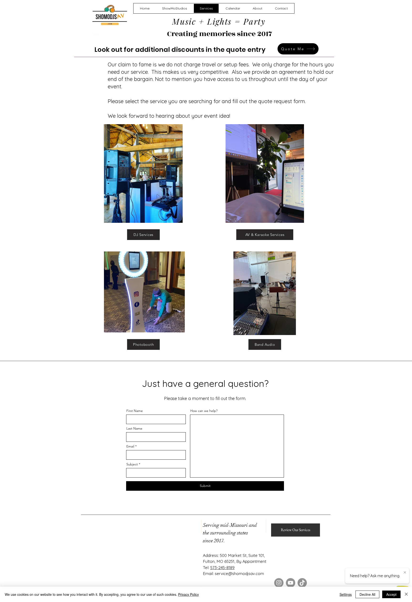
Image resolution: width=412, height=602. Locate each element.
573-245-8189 (222, 567)
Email (130, 446)
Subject (132, 464)
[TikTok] (302, 582)
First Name (134, 410)
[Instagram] (278, 582)
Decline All (367, 594)
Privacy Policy (188, 594)
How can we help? (203, 410)
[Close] (406, 594)
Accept (391, 594)
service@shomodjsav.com (239, 573)
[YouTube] (290, 582)
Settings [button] (346, 594)
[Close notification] (405, 572)
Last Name (134, 428)
